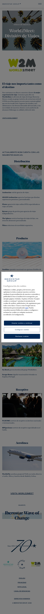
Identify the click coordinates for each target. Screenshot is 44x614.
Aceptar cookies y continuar (22, 323)
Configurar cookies (22, 330)
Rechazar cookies (22, 336)
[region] (22, 307)
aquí (26, 308)
